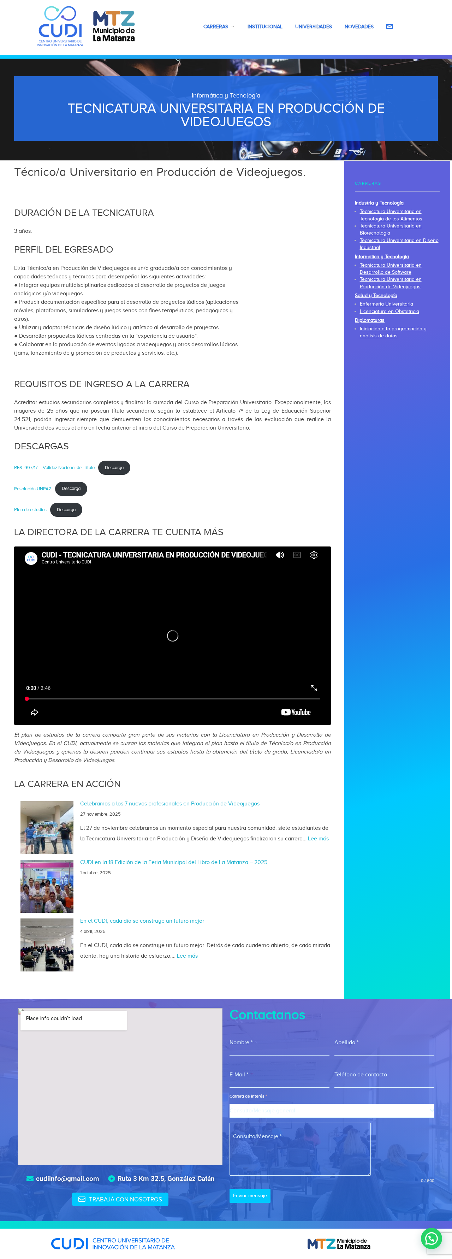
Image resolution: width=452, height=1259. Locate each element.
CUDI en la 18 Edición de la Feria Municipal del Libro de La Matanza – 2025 (173, 862)
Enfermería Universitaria (386, 304)
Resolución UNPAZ (33, 488)
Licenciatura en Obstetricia (389, 311)
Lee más (318, 838)
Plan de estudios (30, 509)
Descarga (114, 467)
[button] (431, 1238)
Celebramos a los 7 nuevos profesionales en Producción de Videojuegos (170, 803)
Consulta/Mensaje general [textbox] (262, 1110)
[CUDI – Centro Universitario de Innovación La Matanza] (86, 26)
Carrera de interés (248, 1096)
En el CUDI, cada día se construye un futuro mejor (142, 921)
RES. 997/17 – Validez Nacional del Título (54, 467)
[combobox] (332, 1111)
